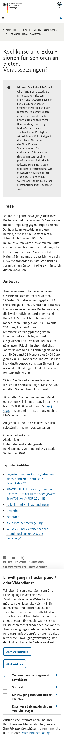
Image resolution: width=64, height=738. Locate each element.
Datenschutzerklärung (35, 732)
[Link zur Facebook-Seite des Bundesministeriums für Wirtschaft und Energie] (4, 557)
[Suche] (60, 18)
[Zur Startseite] (59, 5)
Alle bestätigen (14, 664)
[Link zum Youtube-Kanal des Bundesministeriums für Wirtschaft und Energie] (13, 557)
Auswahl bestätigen (17, 651)
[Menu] (3, 18)
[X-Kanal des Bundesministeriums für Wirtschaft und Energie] (22, 557)
